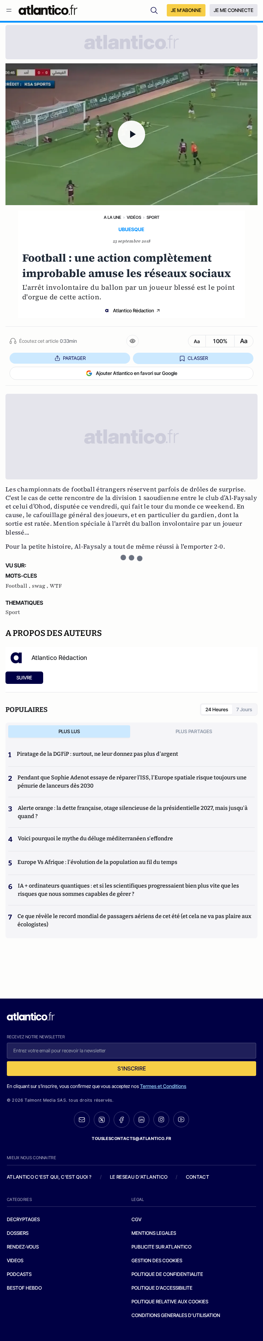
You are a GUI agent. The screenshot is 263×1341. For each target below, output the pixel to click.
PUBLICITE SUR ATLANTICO (161, 1247)
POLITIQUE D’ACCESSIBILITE (162, 1288)
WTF (56, 586)
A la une (112, 217)
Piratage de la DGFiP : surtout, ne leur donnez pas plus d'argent (97, 754)
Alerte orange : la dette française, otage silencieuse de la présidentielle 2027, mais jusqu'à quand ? (133, 812)
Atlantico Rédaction (133, 310)
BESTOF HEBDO (24, 1288)
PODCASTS (19, 1274)
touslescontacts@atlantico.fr (131, 1138)
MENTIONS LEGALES (154, 1233)
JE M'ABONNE (186, 10)
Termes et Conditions (163, 1086)
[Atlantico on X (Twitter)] (102, 1120)
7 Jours (244, 709)
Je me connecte (233, 10)
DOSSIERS (17, 1233)
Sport (153, 217)
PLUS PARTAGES (194, 731)
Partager (74, 358)
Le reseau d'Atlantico (138, 1177)
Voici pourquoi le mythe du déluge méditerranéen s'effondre (96, 838)
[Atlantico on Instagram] (161, 1119)
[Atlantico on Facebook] (121, 1120)
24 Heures (216, 709)
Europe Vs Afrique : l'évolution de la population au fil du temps (97, 862)
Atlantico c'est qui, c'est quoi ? (49, 1177)
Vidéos (134, 217)
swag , (41, 586)
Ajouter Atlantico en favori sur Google (136, 373)
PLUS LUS (69, 731)
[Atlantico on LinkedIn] (141, 1120)
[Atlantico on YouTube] (181, 1119)
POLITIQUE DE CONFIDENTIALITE (167, 1274)
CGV (136, 1219)
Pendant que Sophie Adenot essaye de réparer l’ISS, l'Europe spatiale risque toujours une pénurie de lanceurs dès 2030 (132, 781)
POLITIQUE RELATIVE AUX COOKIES (170, 1301)
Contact (197, 1177)
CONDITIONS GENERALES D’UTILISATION (176, 1315)
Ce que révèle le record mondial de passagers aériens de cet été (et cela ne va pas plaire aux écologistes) (134, 920)
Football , (18, 586)
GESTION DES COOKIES (157, 1260)
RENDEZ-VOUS (23, 1247)
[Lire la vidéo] (131, 134)
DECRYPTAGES (23, 1219)
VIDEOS (15, 1260)
